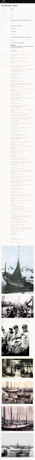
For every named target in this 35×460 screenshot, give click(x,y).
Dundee (12, 11)
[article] (22, 55)
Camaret (12, 34)
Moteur (12, 23)
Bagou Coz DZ (3, 2)
